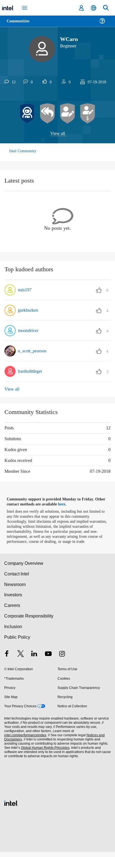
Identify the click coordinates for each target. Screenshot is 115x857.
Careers (12, 610)
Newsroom (15, 589)
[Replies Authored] (47, 114)
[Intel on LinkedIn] (34, 659)
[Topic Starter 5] (88, 114)
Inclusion (13, 631)
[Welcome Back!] (27, 114)
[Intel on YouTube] (48, 659)
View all (57, 133)
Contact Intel (17, 578)
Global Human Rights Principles (43, 753)
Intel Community (22, 151)
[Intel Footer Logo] (11, 807)
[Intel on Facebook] (6, 659)
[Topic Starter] (68, 114)
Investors (13, 600)
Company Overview (24, 568)
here (65, 504)
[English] (93, 8)
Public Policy (17, 642)
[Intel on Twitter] (20, 659)
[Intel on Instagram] (62, 659)
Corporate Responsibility (29, 621)
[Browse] (20, 24)
